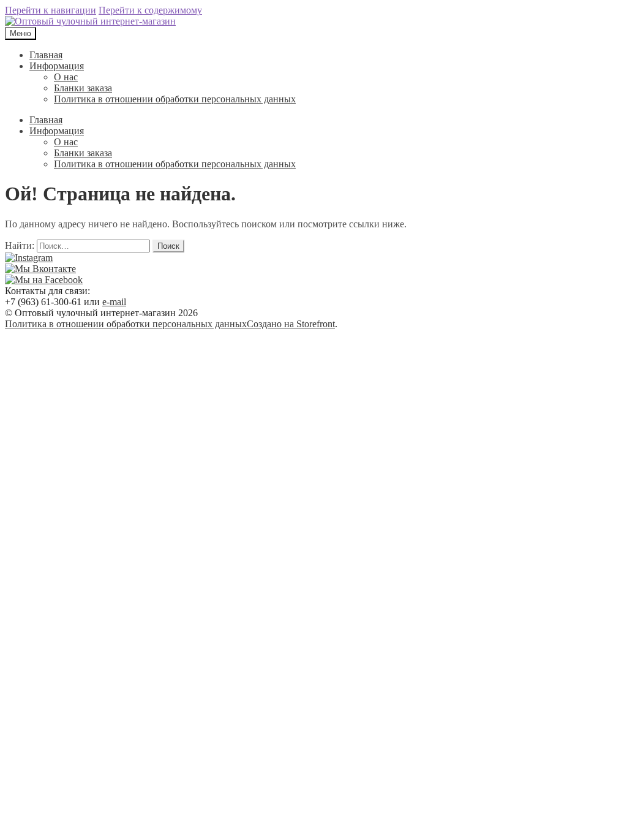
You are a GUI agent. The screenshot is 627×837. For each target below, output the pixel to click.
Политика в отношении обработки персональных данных (175, 99)
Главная (45, 55)
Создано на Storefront (291, 324)
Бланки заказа (83, 88)
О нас (66, 77)
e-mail (114, 302)
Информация (56, 66)
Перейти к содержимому (150, 10)
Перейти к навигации (50, 10)
